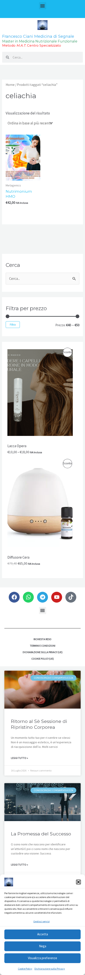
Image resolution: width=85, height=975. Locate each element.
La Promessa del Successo (41, 833)
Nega (42, 946)
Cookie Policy (25, 968)
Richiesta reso (42, 639)
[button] (78, 882)
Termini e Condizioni (42, 645)
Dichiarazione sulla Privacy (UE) (43, 652)
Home (10, 85)
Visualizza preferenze (42, 958)
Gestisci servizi (41, 921)
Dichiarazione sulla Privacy (49, 968)
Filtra (13, 324)
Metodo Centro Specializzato (31, 45)
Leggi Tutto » (19, 758)
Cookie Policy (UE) (42, 658)
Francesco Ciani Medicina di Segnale (38, 36)
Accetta (42, 934)
